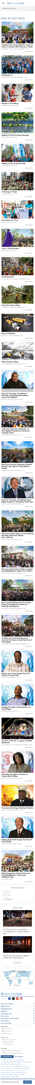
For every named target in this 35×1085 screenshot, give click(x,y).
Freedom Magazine (25, 1068)
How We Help (5, 1021)
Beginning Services (6, 1009)
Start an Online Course (6, 1066)
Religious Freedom (7, 895)
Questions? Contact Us (10, 1039)
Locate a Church (8, 1044)
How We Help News (8, 899)
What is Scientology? (7, 1004)
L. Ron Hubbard (4, 1060)
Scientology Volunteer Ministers (19, 1066)
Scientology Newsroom (27, 1062)
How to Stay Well (6, 1023)
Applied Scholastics (5, 1072)
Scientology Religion (5, 1062)
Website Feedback (8, 1042)
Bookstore (4, 1011)
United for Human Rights (6, 1074)
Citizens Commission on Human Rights (9, 1076)
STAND (2, 1070)
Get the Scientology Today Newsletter (13, 1053)
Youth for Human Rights (18, 1074)
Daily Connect (5, 1016)
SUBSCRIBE (27, 1082)
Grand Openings (7, 891)
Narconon (23, 1070)
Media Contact (7, 1033)
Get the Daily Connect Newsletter (12, 1050)
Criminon (18, 1070)
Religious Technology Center (15, 1064)
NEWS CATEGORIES (17, 888)
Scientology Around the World (10, 1018)
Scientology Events (7, 893)
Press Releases (8, 1028)
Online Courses (5, 1006)
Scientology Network (19, 1060)
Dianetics (11, 1060)
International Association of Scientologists (10, 1068)
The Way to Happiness (10, 1070)
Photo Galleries (8, 1031)
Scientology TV (6, 897)
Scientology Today (6, 1014)
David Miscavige (4, 1064)
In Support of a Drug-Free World (18, 1072)
